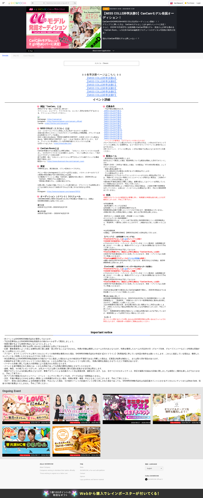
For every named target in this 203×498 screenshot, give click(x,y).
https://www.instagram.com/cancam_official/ (64, 121)
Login (199, 3)
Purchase (190, 3)
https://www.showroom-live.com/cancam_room (65, 161)
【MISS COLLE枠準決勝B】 (101, 81)
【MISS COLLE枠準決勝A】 (101, 78)
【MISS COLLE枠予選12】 (113, 134)
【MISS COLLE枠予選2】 (112, 113)
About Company (45, 467)
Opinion (82, 476)
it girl (125, 239)
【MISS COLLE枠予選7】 (112, 123)
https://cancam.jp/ (54, 119)
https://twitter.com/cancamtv (56, 123)
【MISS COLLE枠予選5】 (112, 119)
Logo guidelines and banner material (92, 479)
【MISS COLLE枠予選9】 (112, 128)
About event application (102, 51)
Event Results (29, 56)
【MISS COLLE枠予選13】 (113, 136)
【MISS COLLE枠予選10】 (113, 130)
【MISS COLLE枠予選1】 (112, 111)
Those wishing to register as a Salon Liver (54, 473)
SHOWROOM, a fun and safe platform (92, 470)
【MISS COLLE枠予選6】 (112, 121)
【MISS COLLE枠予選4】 (112, 117)
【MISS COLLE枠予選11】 (113, 132)
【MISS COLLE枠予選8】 (112, 126)
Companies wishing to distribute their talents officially (57, 470)
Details (5, 56)
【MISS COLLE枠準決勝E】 (101, 91)
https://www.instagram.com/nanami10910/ (63, 191)
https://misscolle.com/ (63, 143)
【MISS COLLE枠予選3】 (112, 115)
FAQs (81, 467)
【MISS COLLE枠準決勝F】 (101, 95)
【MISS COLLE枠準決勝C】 (101, 84)
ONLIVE (16, 56)
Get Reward (178, 3)
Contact (82, 473)
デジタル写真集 (134, 258)
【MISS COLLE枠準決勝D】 (101, 88)
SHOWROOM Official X (155, 479)
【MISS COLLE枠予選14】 (113, 138)
